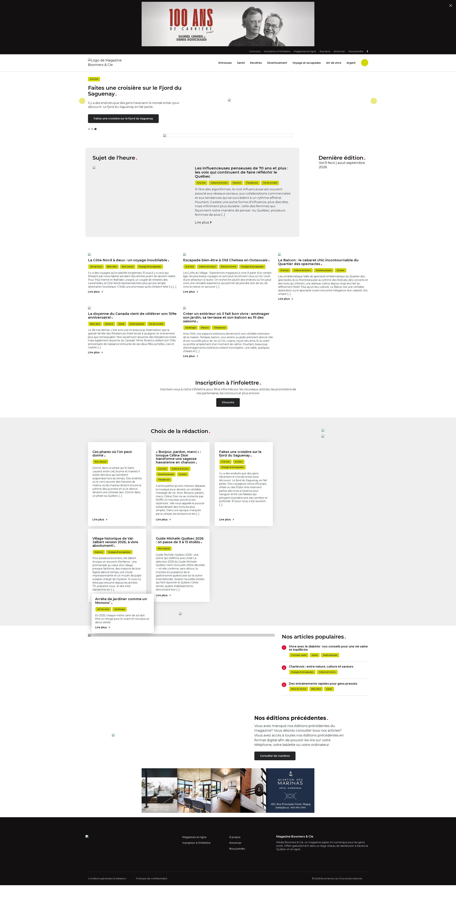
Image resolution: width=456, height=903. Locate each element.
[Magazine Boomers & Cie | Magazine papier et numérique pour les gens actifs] (121, 62)
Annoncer (339, 51)
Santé (241, 62)
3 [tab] (95, 129)
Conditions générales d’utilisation (107, 878)
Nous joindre (356, 51)
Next (374, 101)
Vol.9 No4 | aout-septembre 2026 (342, 165)
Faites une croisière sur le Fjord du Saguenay (123, 118)
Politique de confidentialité (151, 878)
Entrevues (225, 62)
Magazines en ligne (305, 51)
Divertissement (277, 62)
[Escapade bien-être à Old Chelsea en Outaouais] (228, 254)
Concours (254, 51)
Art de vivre (333, 62)
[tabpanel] (228, 101)
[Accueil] (298, 100)
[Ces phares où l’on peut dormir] (117, 443)
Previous (82, 101)
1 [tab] (89, 129)
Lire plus (202, 222)
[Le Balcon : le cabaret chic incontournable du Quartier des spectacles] (323, 254)
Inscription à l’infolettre (277, 51)
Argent (351, 62)
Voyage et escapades (306, 62)
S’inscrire (228, 402)
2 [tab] (92, 129)
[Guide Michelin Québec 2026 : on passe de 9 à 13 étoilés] (180, 530)
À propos (325, 51)
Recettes (256, 62)
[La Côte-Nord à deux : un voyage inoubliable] (133, 254)
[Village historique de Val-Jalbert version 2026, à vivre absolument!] (117, 530)
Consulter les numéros (275, 755)
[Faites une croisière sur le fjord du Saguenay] (244, 443)
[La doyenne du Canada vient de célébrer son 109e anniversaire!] (133, 307)
